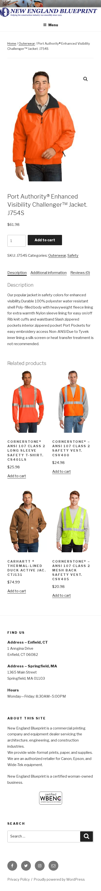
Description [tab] (17, 272)
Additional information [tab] (48, 272)
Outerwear (27, 43)
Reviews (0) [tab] (80, 272)
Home (11, 43)
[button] (85, 79)
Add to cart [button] (16, 476)
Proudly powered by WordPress (59, 879)
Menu (53, 25)
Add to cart (45, 240)
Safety (72, 255)
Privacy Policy (18, 879)
